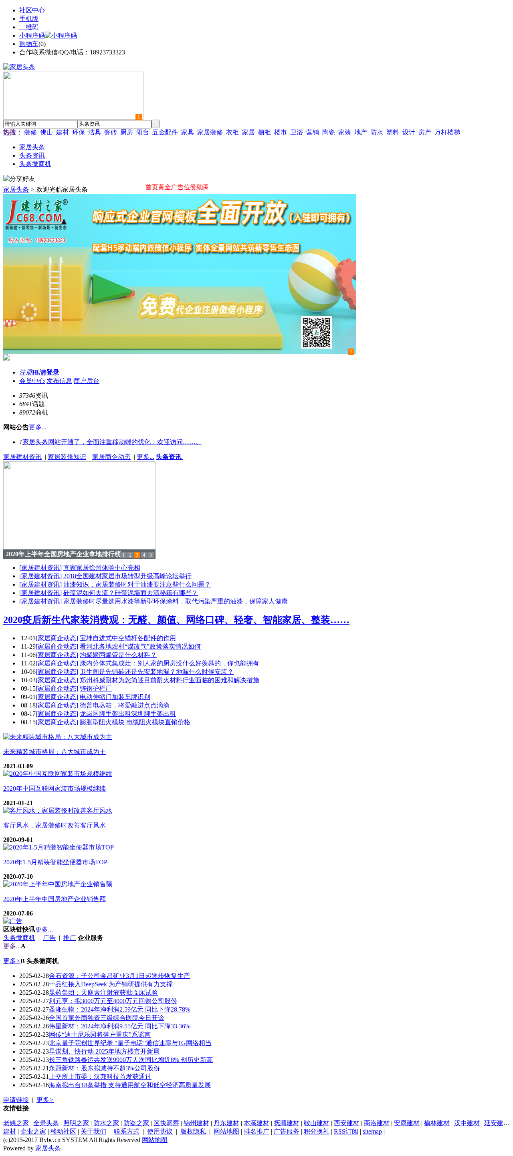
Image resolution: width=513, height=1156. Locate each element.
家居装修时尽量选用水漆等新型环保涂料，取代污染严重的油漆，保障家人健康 (175, 601)
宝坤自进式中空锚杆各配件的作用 (128, 638)
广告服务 (286, 1131)
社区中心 (32, 10)
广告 (49, 937)
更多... (145, 456)
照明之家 (76, 1123)
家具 (187, 132)
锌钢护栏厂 (96, 688)
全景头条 (46, 1123)
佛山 (46, 132)
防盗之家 (136, 1123)
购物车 (28, 43)
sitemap (372, 1131)
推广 (69, 937)
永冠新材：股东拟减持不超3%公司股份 (104, 1068)
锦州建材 (196, 1123)
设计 (408, 132)
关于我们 (93, 1131)
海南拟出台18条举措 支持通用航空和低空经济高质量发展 (130, 1085)
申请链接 (16, 1099)
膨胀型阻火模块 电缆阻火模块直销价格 (135, 722)
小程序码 (32, 35)
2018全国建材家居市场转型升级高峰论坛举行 (127, 576)
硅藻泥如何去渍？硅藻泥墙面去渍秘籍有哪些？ (130, 592)
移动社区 (63, 1131)
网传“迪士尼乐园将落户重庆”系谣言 (100, 1034)
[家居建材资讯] (40, 567)
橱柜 (264, 132)
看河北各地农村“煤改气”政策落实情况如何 (140, 646)
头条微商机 (19, 937)
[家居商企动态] (57, 638)
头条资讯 (169, 456)
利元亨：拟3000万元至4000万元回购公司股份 (113, 1001)
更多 (11, 961)
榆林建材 (437, 1123)
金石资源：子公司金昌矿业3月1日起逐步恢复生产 (119, 975)
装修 (30, 132)
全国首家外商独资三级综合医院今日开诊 (106, 1017)
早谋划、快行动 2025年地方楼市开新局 (104, 1051)
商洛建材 (377, 1123)
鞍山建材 (316, 1123)
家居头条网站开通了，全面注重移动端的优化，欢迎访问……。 (112, 442)
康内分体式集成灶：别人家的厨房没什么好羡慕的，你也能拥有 (169, 663)
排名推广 (256, 1131)
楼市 (280, 132)
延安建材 (497, 1123)
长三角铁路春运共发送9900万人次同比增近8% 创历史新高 (131, 1059)
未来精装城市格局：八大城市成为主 (54, 751)
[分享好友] (19, 179)
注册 (25, 372)
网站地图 (226, 1131)
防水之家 (106, 1123)
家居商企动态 (111, 456)
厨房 (126, 132)
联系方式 (126, 1131)
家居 (248, 132)
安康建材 (407, 1123)
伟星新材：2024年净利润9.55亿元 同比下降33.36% (119, 1026)
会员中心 (32, 380)
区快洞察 (166, 1123)
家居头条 (16, 189)
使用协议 (160, 1131)
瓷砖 (110, 132)
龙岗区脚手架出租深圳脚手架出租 (128, 713)
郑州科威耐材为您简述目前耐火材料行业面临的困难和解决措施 (169, 680)
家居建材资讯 (22, 456)
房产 (424, 132)
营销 (312, 132)
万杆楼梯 (447, 132)
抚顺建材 (286, 1123)
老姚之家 (16, 1123)
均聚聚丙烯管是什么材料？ (118, 654)
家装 (344, 132)
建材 (62, 132)
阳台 (142, 132)
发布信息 (59, 380)
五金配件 (165, 132)
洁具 (94, 132)
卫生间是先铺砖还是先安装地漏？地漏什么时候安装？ (157, 671)
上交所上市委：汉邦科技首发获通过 (100, 1076)
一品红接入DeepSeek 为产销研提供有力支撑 (111, 984)
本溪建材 (256, 1123)
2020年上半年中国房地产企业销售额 (54, 899)
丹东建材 (226, 1123)
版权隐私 (193, 1131)
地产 (360, 132)
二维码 (28, 27)
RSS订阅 (346, 1131)
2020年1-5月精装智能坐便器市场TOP (55, 862)
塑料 (392, 132)
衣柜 (232, 132)
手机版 (28, 18)
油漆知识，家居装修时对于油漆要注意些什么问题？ (137, 584)
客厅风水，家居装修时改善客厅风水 (54, 825)
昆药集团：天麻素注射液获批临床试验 (103, 992)
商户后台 (86, 380)
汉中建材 (467, 1123)
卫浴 (296, 132)
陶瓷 (328, 132)
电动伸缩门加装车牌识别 (115, 696)
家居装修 (210, 132)
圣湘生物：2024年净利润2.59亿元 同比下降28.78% (119, 1009)
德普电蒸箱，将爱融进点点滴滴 (125, 705)
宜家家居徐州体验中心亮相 (101, 567)
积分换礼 (316, 1131)
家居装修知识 (67, 456)
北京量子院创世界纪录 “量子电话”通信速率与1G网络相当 (130, 1043)
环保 (78, 132)
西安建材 (347, 1123)
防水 (376, 132)
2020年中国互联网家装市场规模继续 (54, 788)
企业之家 (33, 1131)
